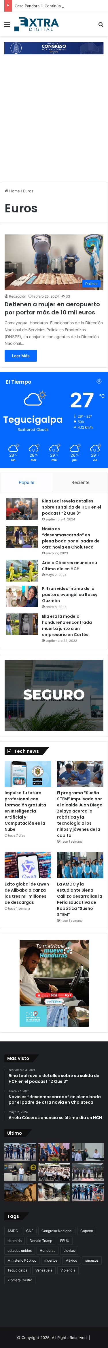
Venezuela (43, 1270)
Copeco (86, 1231)
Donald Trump (41, 1240)
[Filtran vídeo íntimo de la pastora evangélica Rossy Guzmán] (22, 596)
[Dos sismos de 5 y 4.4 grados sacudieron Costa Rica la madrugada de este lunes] (20, 1192)
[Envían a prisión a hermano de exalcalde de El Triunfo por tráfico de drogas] (20, 1172)
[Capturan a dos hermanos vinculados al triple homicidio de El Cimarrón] (88, 1192)
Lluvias (69, 1250)
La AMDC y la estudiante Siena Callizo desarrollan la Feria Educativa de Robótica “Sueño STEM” (79, 899)
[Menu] (7, 26)
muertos (50, 1260)
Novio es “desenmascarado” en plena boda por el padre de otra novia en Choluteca (71, 538)
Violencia (67, 1270)
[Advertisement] (54, 123)
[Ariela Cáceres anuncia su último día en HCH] (22, 571)
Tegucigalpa (17, 1270)
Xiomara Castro (19, 1280)
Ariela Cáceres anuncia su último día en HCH (69, 566)
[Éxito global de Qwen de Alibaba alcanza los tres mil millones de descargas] (28, 865)
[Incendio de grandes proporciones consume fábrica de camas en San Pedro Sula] (54, 1192)
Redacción (17, 296)
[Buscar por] (101, 26)
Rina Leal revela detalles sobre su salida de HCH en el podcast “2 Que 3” (71, 507)
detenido (14, 1240)
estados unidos (19, 1250)
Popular (27, 482)
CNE (29, 1231)
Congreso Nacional (56, 1231)
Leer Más (21, 355)
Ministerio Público (21, 1260)
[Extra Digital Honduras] (37, 24)
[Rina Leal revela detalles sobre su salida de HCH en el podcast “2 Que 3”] (22, 509)
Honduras (47, 1250)
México (71, 1260)
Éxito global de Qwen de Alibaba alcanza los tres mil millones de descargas (27, 893)
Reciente (80, 482)
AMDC (12, 1231)
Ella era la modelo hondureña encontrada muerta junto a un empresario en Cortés (67, 625)
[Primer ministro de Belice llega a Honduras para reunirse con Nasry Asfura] (88, 1172)
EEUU (64, 1240)
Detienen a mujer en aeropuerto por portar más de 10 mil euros (52, 308)
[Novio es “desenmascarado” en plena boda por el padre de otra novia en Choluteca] (22, 537)
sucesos (91, 1260)
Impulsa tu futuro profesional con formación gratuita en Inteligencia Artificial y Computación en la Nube (25, 811)
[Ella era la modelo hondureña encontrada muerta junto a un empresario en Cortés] (22, 624)
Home (14, 191)
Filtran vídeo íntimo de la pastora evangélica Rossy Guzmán (69, 595)
